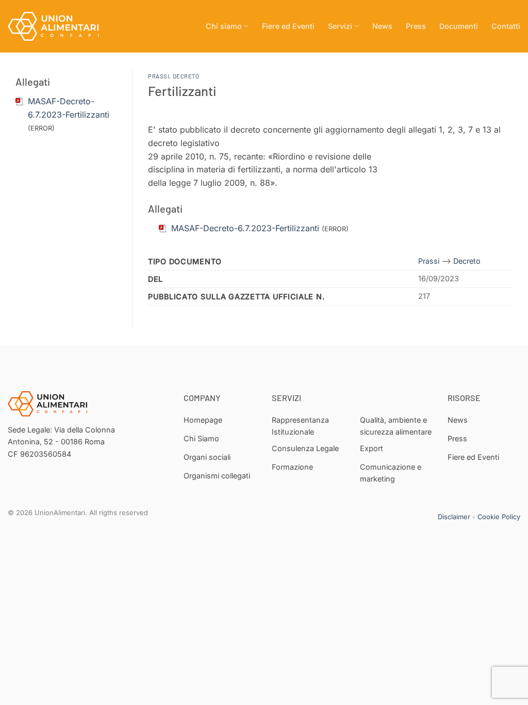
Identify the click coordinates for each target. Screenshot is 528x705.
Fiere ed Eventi (288, 26)
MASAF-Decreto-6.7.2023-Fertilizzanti (245, 228)
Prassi (158, 76)
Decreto (186, 76)
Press (416, 26)
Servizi (340, 26)
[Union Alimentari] (59, 26)
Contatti (505, 26)
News (382, 26)
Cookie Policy (498, 516)
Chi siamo (224, 26)
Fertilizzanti (182, 91)
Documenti (458, 26)
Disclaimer (454, 516)
